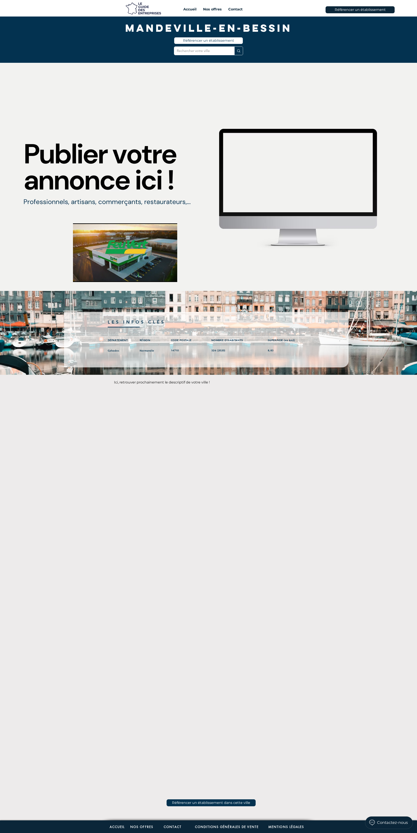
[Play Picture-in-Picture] (164, 276)
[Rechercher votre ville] (238, 51)
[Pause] (78, 276)
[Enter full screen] (171, 276)
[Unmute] (86, 276)
